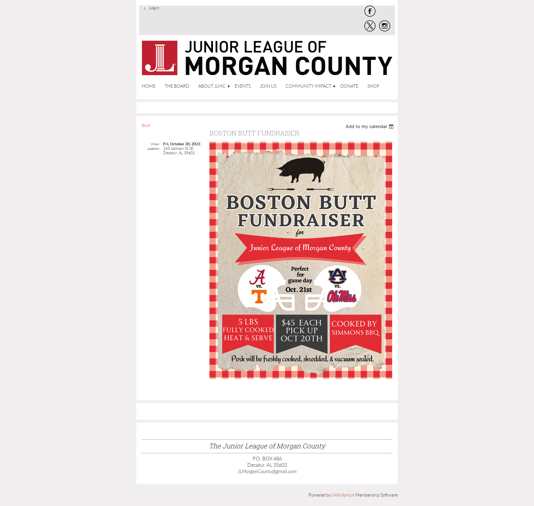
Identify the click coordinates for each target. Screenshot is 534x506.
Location (153, 148)
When (155, 144)
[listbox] (370, 126)
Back (146, 125)
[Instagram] (384, 25)
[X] (369, 25)
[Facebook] (369, 11)
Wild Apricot (343, 495)
